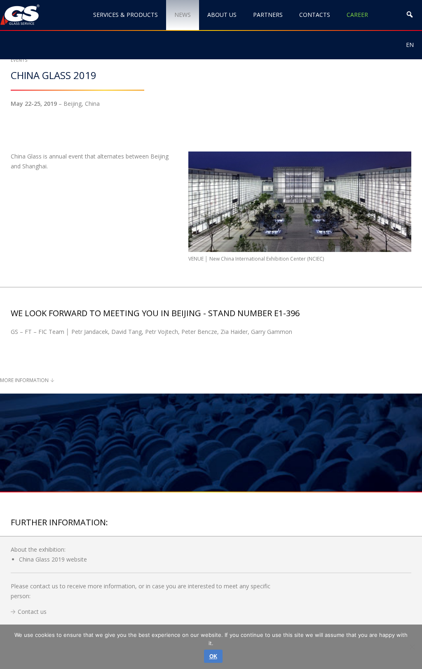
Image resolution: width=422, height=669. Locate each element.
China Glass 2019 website (53, 559)
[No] (412, 647)
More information (24, 380)
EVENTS (19, 60)
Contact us (32, 611)
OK (213, 656)
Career (357, 15)
